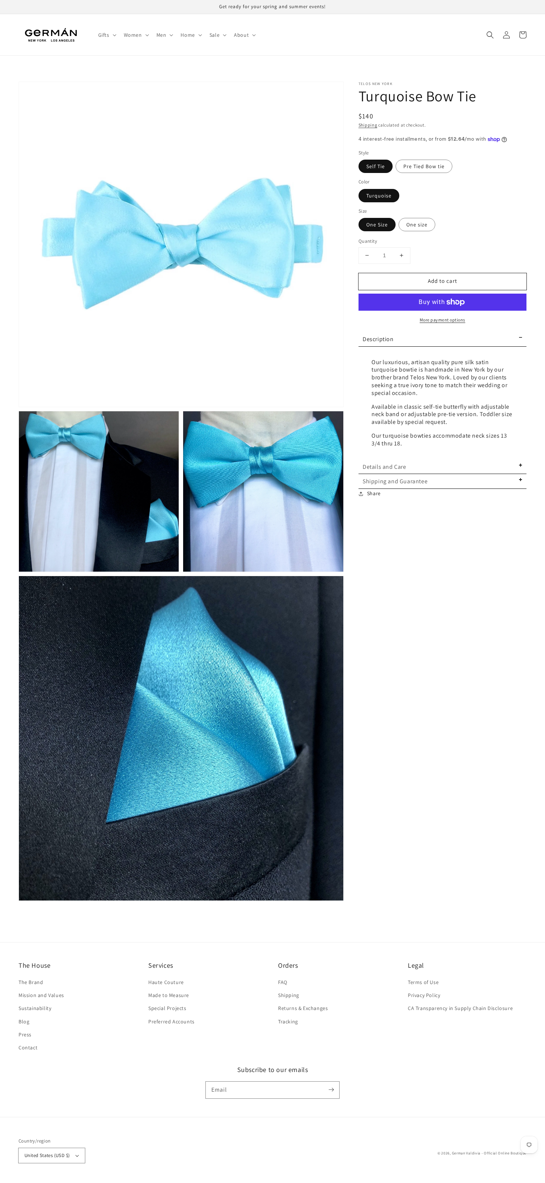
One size (416, 224)
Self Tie (375, 166)
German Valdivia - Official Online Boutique (489, 1153)
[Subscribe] (331, 1090)
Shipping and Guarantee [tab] (395, 482)
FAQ (282, 982)
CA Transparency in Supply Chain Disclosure (460, 1008)
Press (25, 1034)
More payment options (442, 320)
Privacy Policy (424, 995)
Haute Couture (166, 982)
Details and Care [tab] (384, 467)
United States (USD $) (47, 1155)
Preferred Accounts (171, 1021)
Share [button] (374, 493)
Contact (28, 1047)
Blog (24, 1021)
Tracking (288, 1021)
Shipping (368, 125)
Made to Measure (168, 995)
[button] (106, 35)
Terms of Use (423, 982)
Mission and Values (41, 995)
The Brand (31, 982)
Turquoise (379, 195)
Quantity (368, 241)
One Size (377, 224)
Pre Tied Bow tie (424, 166)
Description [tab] (378, 339)
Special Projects (167, 1008)
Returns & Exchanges (303, 1008)
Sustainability (35, 1008)
